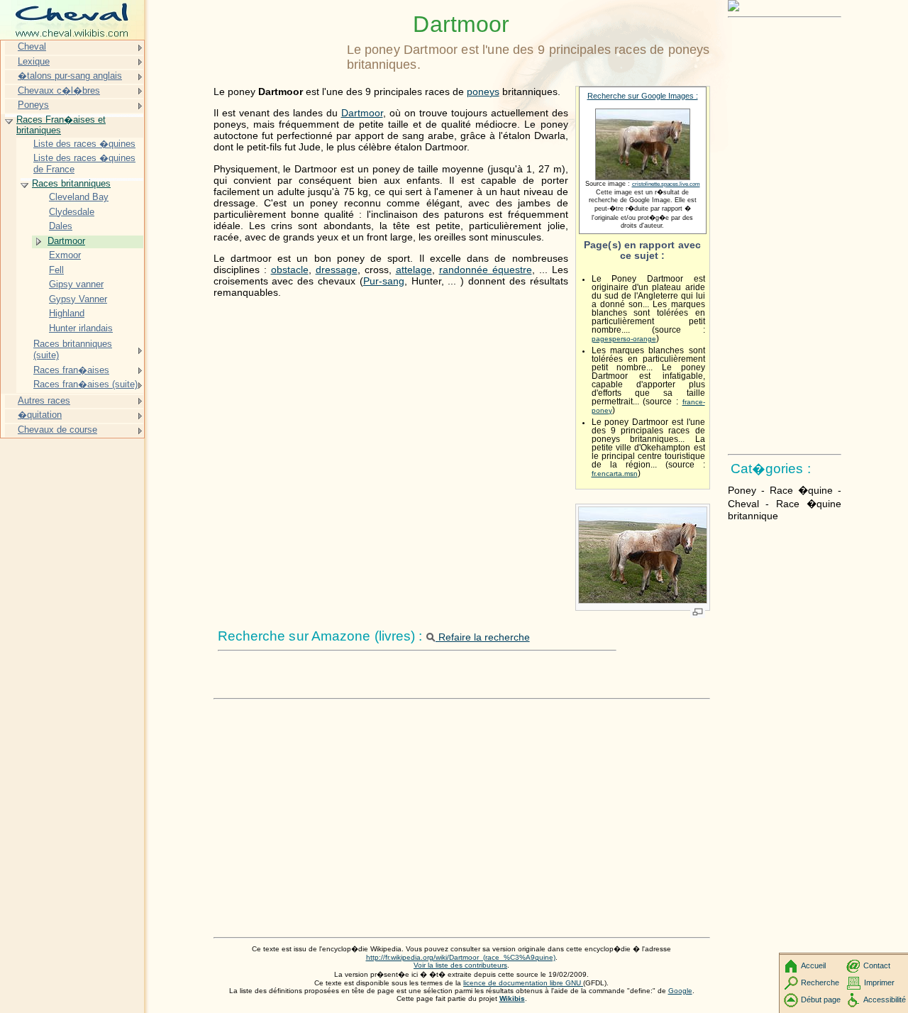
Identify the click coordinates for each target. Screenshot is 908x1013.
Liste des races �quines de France (84, 164)
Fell (56, 270)
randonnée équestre (485, 269)
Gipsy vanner (76, 284)
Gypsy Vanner (78, 299)
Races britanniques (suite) (72, 349)
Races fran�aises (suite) (85, 384)
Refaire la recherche (483, 637)
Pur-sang (383, 281)
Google (680, 991)
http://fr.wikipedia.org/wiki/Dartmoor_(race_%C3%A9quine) (460, 957)
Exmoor (65, 255)
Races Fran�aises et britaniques (61, 125)
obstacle (290, 269)
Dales (60, 226)
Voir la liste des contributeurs (460, 965)
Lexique (34, 61)
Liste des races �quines (84, 143)
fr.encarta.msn (615, 473)
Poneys (33, 104)
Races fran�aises (71, 370)
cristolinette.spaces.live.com (666, 184)
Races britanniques (71, 183)
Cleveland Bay (79, 197)
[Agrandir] (697, 613)
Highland (66, 313)
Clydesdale (71, 211)
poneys (483, 91)
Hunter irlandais (81, 328)
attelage (414, 269)
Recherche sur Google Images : (642, 96)
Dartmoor (362, 112)
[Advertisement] (462, 833)
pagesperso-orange (624, 339)
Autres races (44, 400)
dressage (337, 269)
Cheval (32, 46)
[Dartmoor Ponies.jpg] (642, 600)
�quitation (40, 414)
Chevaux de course (57, 429)
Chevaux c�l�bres (59, 90)
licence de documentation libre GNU (523, 983)
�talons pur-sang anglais (70, 75)
